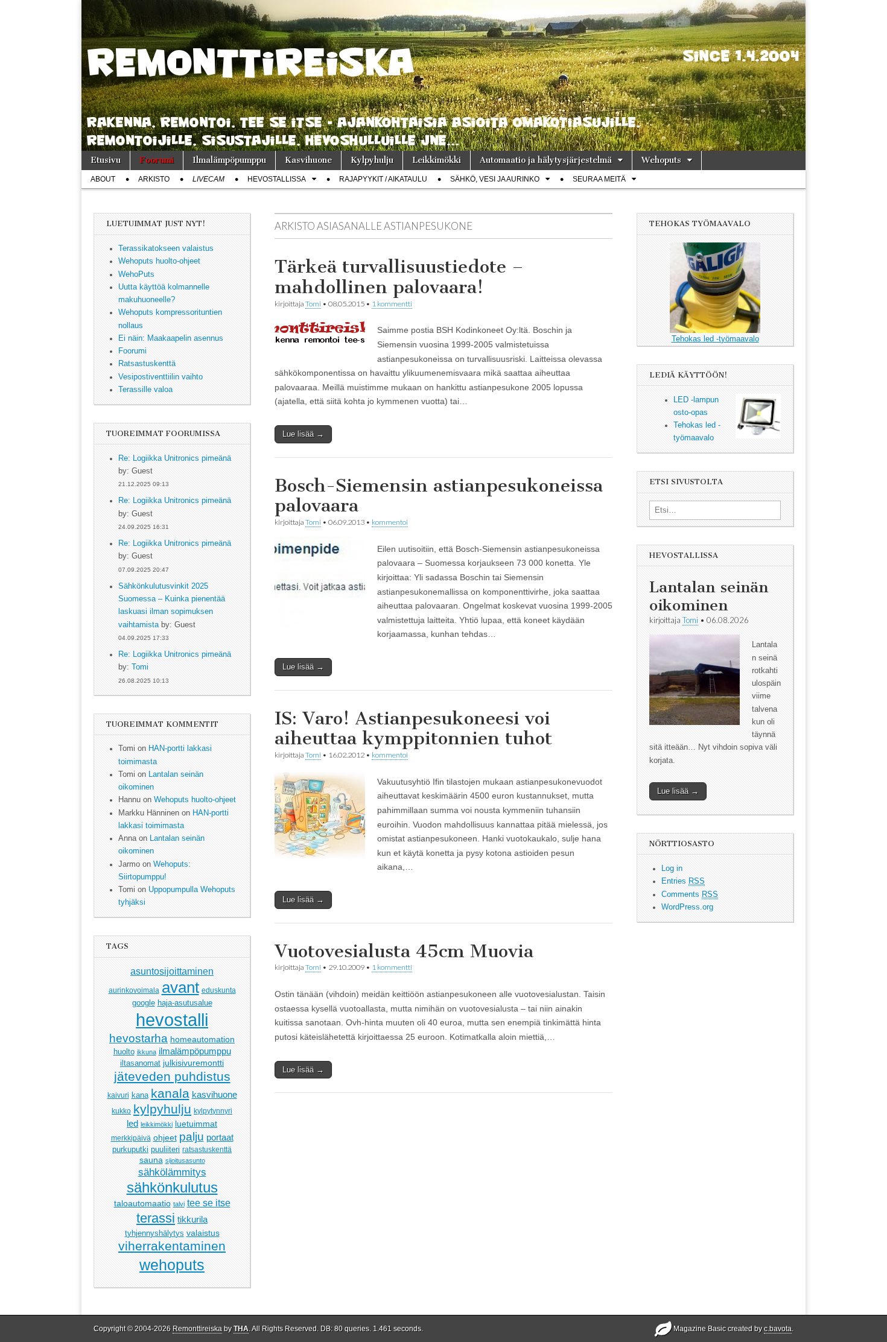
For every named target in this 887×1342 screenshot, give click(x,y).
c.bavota (778, 1329)
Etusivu (106, 160)
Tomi (140, 667)
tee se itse (208, 1203)
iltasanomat (140, 1063)
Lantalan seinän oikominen (708, 596)
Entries (683, 881)
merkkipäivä (131, 1138)
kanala (170, 1093)
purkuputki (130, 1149)
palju (191, 1136)
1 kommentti (392, 303)
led (132, 1123)
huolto (124, 1051)
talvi (179, 1203)
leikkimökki (157, 1124)
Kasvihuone (308, 160)
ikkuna (146, 1052)
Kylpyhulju (372, 160)
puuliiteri (165, 1149)
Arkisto (154, 179)
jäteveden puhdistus (172, 1076)
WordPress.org (687, 907)
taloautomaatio (142, 1203)
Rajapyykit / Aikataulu (383, 179)
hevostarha (138, 1038)
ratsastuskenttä (207, 1149)
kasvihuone (214, 1094)
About (103, 179)
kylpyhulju (162, 1109)
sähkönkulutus (172, 1187)
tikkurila (192, 1219)
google (143, 1002)
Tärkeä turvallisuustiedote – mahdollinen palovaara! (399, 277)
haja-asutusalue (184, 1002)
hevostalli (172, 1020)
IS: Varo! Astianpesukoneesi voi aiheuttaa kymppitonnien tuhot (413, 728)
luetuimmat (196, 1123)
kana (140, 1095)
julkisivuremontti (193, 1063)
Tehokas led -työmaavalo (715, 339)
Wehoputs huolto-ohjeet (195, 800)
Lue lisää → (303, 433)
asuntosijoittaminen (172, 971)
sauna (151, 1160)
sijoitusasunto (185, 1160)
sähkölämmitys (172, 1172)
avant (180, 987)
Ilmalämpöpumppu (229, 160)
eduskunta (219, 990)
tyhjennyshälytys (154, 1233)
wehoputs (172, 1264)
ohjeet (165, 1137)
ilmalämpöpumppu (195, 1051)
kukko (121, 1111)
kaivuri (118, 1095)
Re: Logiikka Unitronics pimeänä (174, 458)
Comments (689, 894)
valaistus (203, 1233)
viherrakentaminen (172, 1246)
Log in (671, 868)
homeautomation (202, 1039)
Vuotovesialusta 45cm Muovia (404, 951)
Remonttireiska (197, 1329)
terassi (155, 1218)
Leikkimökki (436, 160)
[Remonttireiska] (443, 75)
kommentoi (390, 522)
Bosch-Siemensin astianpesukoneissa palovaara (439, 496)
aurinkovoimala (134, 990)
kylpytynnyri (213, 1111)
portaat (220, 1137)
